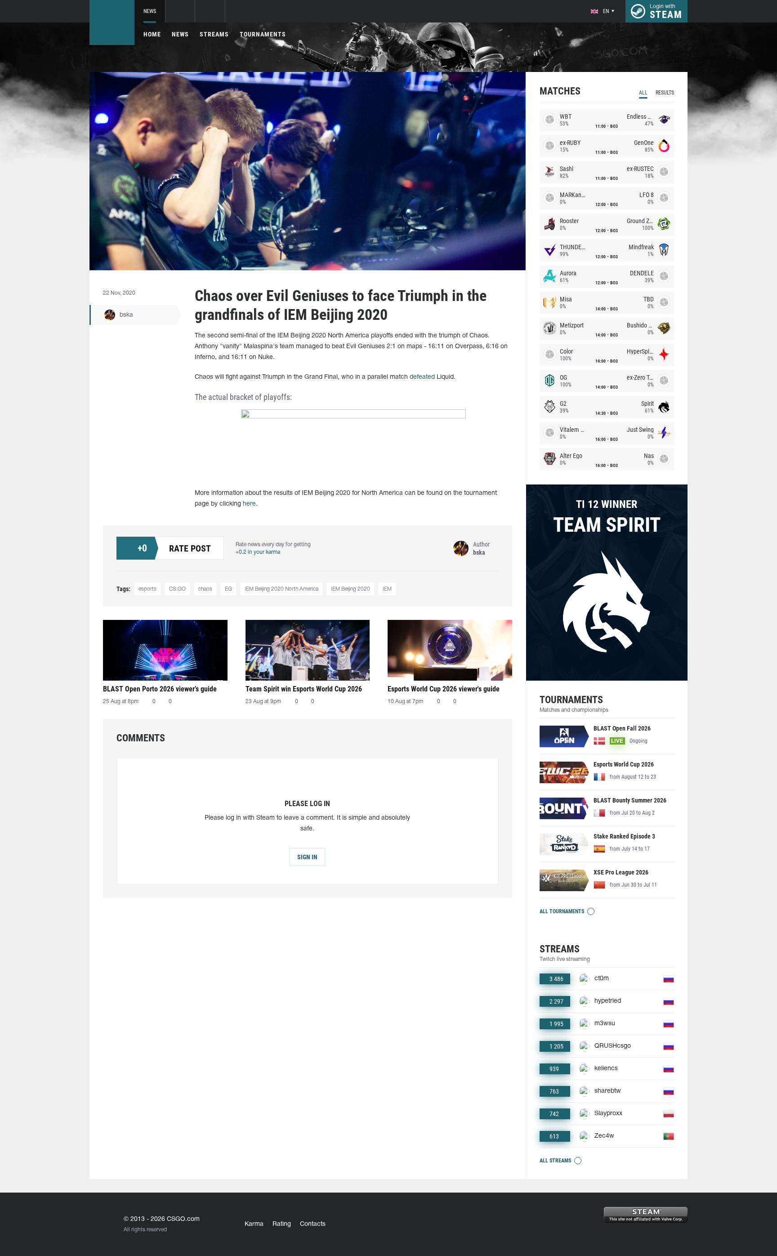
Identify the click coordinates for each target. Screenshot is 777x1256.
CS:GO (177, 589)
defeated (422, 377)
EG (228, 589)
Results (665, 93)
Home (152, 34)
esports (147, 589)
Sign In (307, 857)
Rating (281, 1224)
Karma (254, 1224)
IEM (387, 589)
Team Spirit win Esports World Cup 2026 (304, 689)
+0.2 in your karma (258, 552)
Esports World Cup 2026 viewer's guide (444, 689)
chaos (205, 589)
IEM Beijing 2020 (350, 589)
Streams (214, 34)
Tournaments (263, 34)
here (249, 504)
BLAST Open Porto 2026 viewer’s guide (160, 689)
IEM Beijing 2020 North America (281, 589)
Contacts (313, 1224)
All (643, 93)
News (149, 11)
